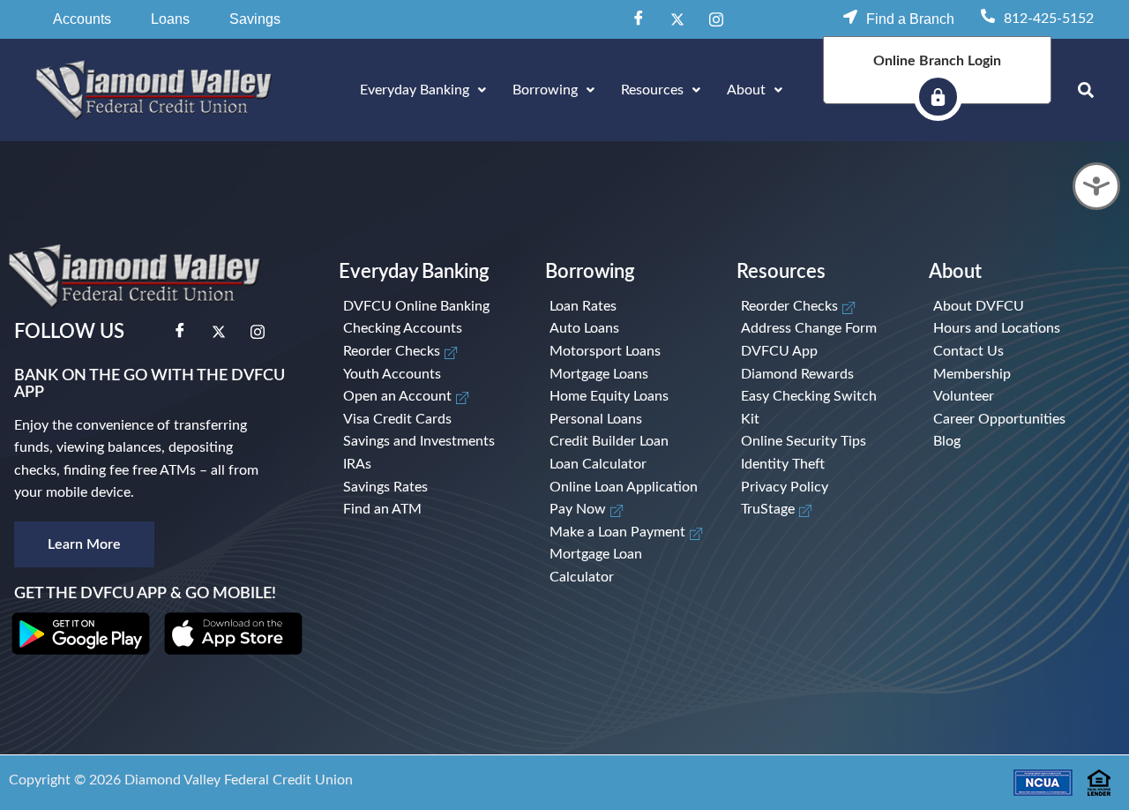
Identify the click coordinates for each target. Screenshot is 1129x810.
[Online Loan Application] (627, 487)
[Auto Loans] (627, 329)
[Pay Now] (627, 510)
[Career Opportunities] (1006, 420)
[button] (82, 19)
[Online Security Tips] (818, 442)
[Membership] (1006, 375)
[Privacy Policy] (818, 487)
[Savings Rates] (428, 487)
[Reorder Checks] (428, 352)
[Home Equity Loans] (627, 397)
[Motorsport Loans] (627, 352)
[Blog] (1006, 442)
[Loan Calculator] (627, 465)
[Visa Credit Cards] (428, 420)
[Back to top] (1089, 723)
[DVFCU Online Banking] (428, 307)
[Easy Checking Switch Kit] (818, 408)
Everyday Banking (414, 90)
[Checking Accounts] (428, 329)
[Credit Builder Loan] (627, 442)
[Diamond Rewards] (818, 375)
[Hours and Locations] (1006, 329)
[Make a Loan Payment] (627, 532)
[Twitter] (677, 19)
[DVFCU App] (818, 352)
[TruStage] (818, 510)
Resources (652, 90)
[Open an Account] (428, 397)
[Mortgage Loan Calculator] (627, 566)
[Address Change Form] (818, 329)
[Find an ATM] (428, 510)
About (746, 90)
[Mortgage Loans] (627, 375)
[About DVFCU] (1006, 307)
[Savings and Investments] (428, 442)
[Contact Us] (1006, 352)
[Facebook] (638, 19)
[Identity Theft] (818, 465)
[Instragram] (716, 19)
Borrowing (545, 90)
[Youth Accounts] (428, 375)
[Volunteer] (1006, 397)
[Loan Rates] (627, 307)
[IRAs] (428, 465)
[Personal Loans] (627, 420)
